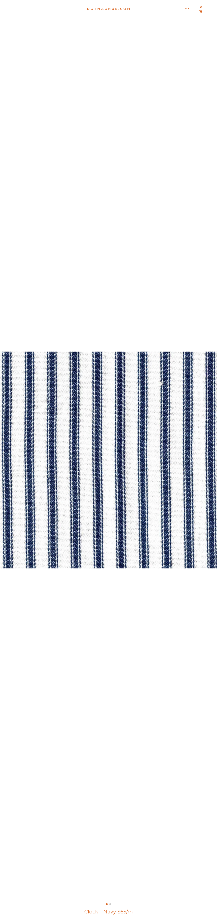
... (186, 8)
